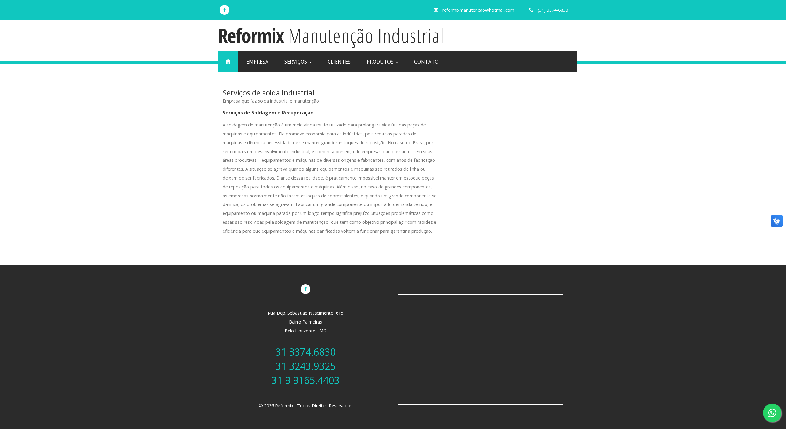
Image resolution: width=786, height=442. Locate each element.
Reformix (331, 35)
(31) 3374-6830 (553, 10)
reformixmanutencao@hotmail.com (478, 10)
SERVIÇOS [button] (296, 61)
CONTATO (426, 61)
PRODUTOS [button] (381, 61)
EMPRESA (257, 61)
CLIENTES (339, 61)
